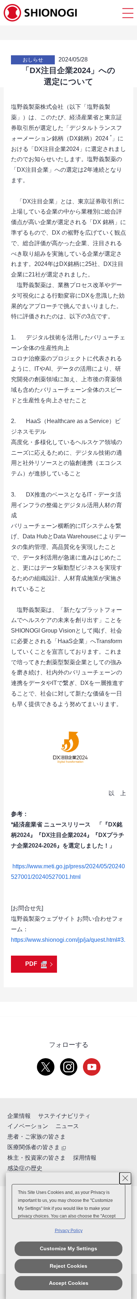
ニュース (67, 1126)
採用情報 (84, 1158)
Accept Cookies (68, 1283)
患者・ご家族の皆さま (36, 1136)
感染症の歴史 (24, 1168)
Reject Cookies (68, 1266)
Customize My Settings (68, 1248)
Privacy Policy (69, 1230)
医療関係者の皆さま (33, 1147)
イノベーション (27, 1126)
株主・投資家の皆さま (36, 1158)
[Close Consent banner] (125, 1178)
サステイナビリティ (64, 1116)
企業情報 (19, 1116)
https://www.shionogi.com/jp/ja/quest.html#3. (68, 940)
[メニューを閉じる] (127, 12)
